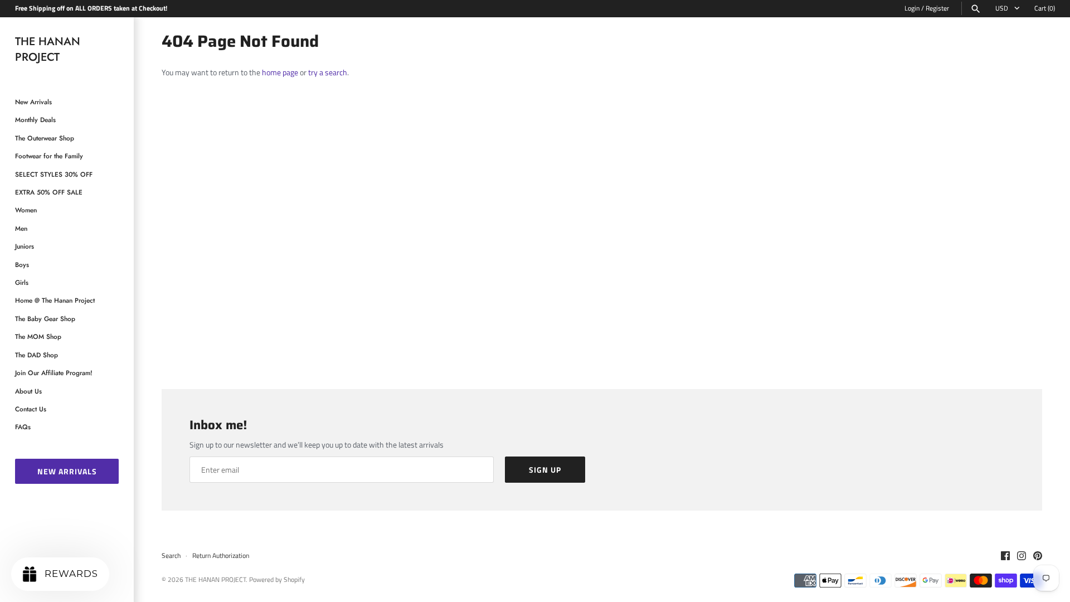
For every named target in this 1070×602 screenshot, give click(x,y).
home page (280, 72)
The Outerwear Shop (44, 138)
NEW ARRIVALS (67, 471)
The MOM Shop (38, 336)
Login (912, 8)
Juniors (24, 246)
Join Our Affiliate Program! (54, 372)
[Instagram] (1021, 556)
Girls (21, 282)
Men (21, 228)
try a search (327, 72)
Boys (22, 264)
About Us (28, 391)
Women (26, 210)
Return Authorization (220, 556)
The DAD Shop (36, 355)
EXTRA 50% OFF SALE (48, 192)
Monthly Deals (35, 119)
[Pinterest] (1037, 556)
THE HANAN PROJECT (215, 580)
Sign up (545, 469)
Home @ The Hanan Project (55, 300)
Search (171, 556)
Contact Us (30, 409)
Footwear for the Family (49, 156)
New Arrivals (33, 101)
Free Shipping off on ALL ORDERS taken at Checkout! (91, 8)
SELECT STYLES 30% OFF (54, 174)
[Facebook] (1005, 556)
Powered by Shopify (277, 580)
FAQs (23, 426)
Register (937, 8)
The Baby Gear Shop (45, 318)
